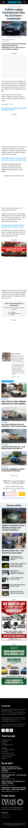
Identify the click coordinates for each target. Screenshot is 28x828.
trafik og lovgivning (20, 719)
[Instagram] (7, 730)
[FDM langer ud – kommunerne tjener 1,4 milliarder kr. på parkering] (5, 572)
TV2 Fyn (10, 104)
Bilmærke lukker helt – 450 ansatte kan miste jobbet (13, 552)
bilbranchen (4, 712)
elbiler (15, 711)
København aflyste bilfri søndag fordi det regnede (17, 592)
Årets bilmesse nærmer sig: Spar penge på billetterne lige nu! (13, 109)
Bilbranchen (4, 522)
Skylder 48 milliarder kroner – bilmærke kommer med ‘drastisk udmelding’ (14, 528)
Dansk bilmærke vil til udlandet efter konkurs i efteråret (16, 558)
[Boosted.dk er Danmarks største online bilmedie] (14, 2)
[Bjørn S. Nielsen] (6, 365)
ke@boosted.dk (14, 826)
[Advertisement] (14, 129)
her (10, 298)
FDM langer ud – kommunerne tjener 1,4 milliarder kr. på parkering (17, 572)
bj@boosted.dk (17, 376)
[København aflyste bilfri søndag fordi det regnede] (5, 593)
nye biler (19, 711)
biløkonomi (19, 721)
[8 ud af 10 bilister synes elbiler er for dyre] (5, 579)
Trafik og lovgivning (14, 7)
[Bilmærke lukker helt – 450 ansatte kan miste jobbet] (14, 541)
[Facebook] (3, 730)
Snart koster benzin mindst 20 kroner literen (17, 585)
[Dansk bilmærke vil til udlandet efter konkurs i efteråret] (5, 558)
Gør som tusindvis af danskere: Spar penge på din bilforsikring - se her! (12, 226)
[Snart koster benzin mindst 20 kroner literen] (5, 586)
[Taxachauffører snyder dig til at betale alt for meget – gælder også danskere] (5, 565)
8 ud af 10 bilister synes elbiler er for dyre (16, 578)
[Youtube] (11, 730)
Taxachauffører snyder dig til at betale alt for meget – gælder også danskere (18, 565)
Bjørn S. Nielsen (10, 39)
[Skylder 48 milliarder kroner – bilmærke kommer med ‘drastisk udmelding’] (14, 516)
